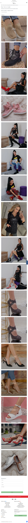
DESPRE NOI (20, 504)
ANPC (20, 502)
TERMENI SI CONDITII (21, 505)
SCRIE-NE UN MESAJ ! (7, 507)
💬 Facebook (3, 513)
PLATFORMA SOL (20, 503)
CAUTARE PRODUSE (7, 506)
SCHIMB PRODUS (7, 502)
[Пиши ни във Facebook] (27, 522)
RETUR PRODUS (7, 503)
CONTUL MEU (7, 505)
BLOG (3, 516)
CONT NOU (7, 504)
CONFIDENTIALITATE (21, 507)
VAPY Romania (3, 517)
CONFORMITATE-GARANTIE (20, 506)
